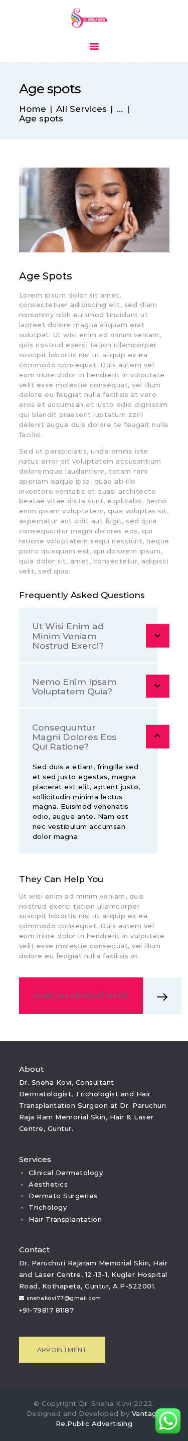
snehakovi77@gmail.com (64, 1298)
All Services (81, 109)
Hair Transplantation (65, 1219)
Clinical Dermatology (66, 1173)
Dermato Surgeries (63, 1196)
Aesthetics (48, 1184)
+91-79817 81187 (46, 1310)
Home (32, 109)
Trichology (48, 1207)
